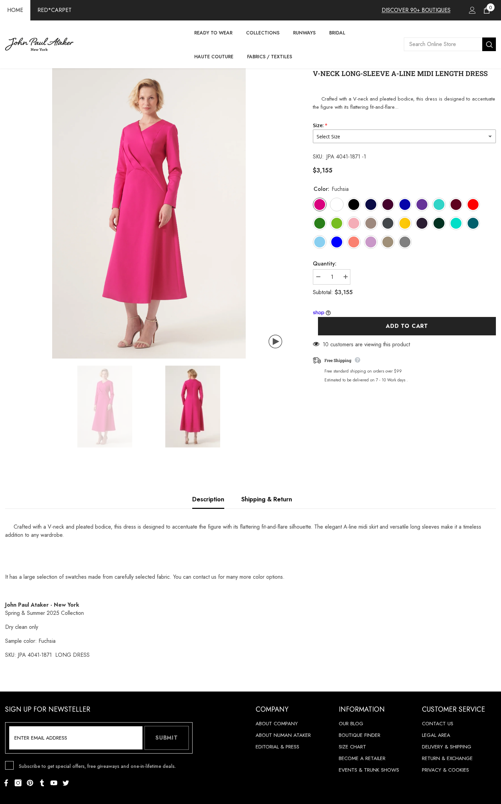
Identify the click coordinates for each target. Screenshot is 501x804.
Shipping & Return (266, 499)
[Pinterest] (30, 782)
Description (208, 499)
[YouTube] (53, 782)
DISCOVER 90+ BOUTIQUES (416, 10)
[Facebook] (6, 782)
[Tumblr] (41, 782)
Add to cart (407, 326)
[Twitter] (65, 782)
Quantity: (324, 264)
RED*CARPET (54, 10)
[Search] (450, 44)
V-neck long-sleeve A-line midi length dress (400, 73)
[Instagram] (18, 782)
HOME (15, 10)
